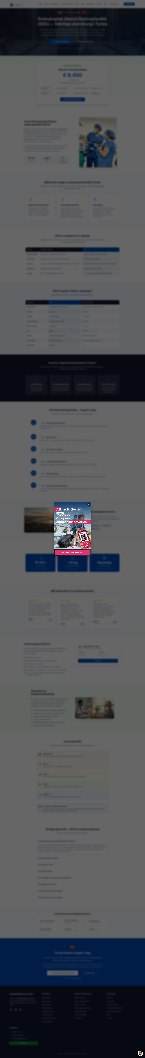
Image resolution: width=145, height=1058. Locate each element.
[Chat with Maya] (140, 1053)
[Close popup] (88, 504)
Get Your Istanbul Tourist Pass (72, 552)
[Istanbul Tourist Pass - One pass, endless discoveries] (72, 525)
